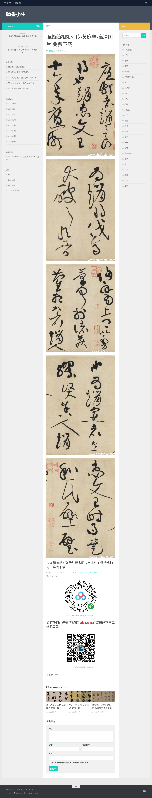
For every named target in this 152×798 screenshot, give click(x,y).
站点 (50, 753)
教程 (126, 104)
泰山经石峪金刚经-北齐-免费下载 (21, 83)
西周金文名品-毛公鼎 (16, 67)
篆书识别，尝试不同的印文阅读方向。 (23, 78)
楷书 (126, 115)
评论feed (11, 185)
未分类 (127, 110)
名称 (51, 745)
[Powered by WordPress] (14, 793)
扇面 (126, 93)
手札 (126, 99)
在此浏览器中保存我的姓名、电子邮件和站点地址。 (70, 762)
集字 (126, 186)
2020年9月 (12, 120)
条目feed (11, 180)
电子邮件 (86, 745)
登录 (10, 174)
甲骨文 (127, 126)
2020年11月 (12, 114)
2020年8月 (12, 125)
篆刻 (126, 159)
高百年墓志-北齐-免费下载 (18, 88)
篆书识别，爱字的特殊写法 (18, 72)
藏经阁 (18, 3)
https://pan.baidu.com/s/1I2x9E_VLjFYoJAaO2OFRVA (76, 572)
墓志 (126, 82)
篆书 (126, 137)
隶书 (126, 181)
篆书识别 (128, 153)
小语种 (127, 88)
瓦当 (126, 121)
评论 (50, 729)
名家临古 (128, 71)
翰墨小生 (16, 14)
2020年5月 (12, 142)
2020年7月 (12, 131)
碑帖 (126, 131)
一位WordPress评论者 (16, 156)
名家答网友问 (129, 77)
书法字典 (8, 3)
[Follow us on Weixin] (37, 26)
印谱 (126, 61)
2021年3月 (12, 103)
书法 (126, 55)
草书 (48, 26)
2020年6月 (12, 136)
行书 (126, 170)
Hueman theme (33, 793)
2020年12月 (12, 109)
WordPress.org (13, 191)
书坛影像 (128, 50)
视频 (126, 175)
